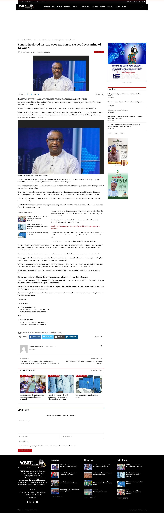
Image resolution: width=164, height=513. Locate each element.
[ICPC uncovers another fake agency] (22, 235)
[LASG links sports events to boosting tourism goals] (88, 492)
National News (49, 7)
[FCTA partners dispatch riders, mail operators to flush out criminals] (22, 219)
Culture (109, 7)
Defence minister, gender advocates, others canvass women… (133, 491)
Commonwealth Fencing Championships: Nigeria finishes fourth (102, 482)
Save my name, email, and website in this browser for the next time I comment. (49, 446)
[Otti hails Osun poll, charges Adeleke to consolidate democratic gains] (55, 475)
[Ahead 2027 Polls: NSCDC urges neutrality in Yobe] (55, 491)
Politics (59, 7)
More (124, 7)
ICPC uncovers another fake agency (37, 232)
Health (102, 7)
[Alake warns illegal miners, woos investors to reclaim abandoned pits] (88, 475)
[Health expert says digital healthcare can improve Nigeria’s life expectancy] (22, 227)
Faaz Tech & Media (141, 510)
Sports (117, 7)
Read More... (32, 498)
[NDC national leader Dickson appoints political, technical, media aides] (55, 467)
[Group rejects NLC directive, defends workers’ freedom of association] (55, 483)
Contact (39, 1)
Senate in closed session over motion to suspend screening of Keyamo (41, 332)
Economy (67, 7)
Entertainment (85, 7)
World (75, 7)
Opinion (95, 7)
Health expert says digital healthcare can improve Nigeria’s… (133, 474)
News (35, 1)
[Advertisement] (82, 24)
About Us (44, 1)
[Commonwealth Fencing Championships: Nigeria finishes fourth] (88, 483)
